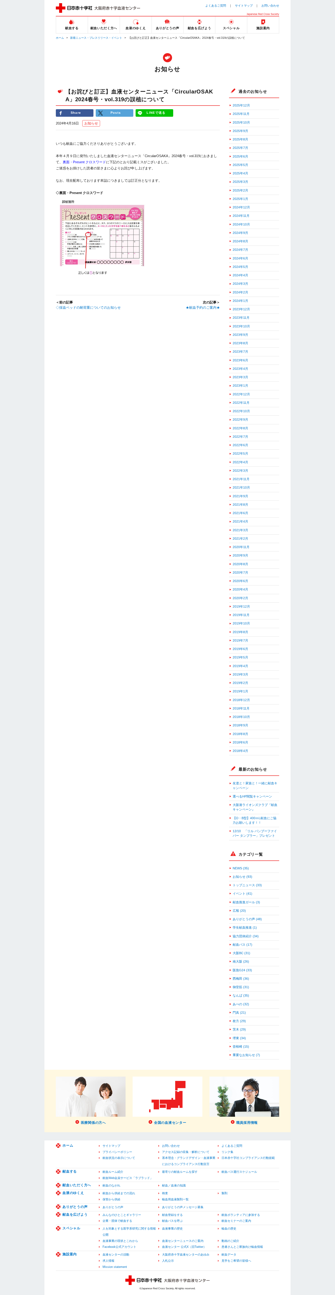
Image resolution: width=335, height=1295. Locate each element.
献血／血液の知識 (174, 1185)
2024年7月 (240, 249)
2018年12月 (241, 700)
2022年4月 (240, 462)
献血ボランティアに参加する (241, 1215)
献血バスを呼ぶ (172, 1220)
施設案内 (69, 1254)
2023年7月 (240, 351)
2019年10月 (241, 623)
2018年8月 (240, 734)
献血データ (229, 1254)
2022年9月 (240, 419)
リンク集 (227, 1152)
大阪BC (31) (241, 953)
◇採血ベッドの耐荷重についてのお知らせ (88, 307)
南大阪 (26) (241, 961)
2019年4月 (240, 666)
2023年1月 (240, 385)
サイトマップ (244, 5)
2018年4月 (240, 751)
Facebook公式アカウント (119, 1246)
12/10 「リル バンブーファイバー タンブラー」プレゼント (255, 833)
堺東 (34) (239, 1038)
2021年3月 (240, 530)
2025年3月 (240, 182)
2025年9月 (240, 131)
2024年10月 (241, 224)
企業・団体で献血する (117, 1220)
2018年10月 (241, 717)
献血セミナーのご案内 (236, 1220)
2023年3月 (240, 377)
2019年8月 (240, 632)
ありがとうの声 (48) (247, 919)
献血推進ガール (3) (246, 902)
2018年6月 (240, 742)
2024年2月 (240, 292)
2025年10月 (241, 122)
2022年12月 (241, 394)
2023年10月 (241, 326)
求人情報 (108, 1260)
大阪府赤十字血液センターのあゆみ (185, 1254)
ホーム (60, 37)
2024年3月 (240, 283)
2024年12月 (241, 207)
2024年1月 (240, 301)
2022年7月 (240, 436)
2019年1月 (240, 691)
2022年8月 (240, 428)
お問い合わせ (270, 5)
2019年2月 (240, 683)
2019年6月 (240, 649)
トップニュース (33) (247, 885)
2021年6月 (240, 513)
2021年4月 (240, 521)
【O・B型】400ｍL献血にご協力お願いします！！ (254, 820)
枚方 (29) (239, 1021)
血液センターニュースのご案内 (183, 1241)
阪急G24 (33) (242, 970)
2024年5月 (240, 267)
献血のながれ (111, 1185)
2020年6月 (240, 581)
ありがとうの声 (75, 1207)
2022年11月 (241, 402)
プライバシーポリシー (117, 1152)
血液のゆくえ (73, 1193)
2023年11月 (241, 317)
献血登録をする (172, 1215)
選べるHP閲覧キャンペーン (252, 796)
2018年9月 (240, 725)
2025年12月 (241, 105)
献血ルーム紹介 (113, 1171)
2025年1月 (240, 199)
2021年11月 (241, 479)
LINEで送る (156, 112)
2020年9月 (240, 555)
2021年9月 (240, 496)
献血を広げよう (75, 1214)
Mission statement (115, 1267)
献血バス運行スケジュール (239, 1171)
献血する (69, 1171)
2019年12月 (241, 606)
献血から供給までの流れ (119, 1193)
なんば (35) (241, 995)
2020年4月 (240, 589)
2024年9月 (240, 233)
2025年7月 (240, 148)
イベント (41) (242, 893)
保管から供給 (111, 1199)
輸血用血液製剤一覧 (175, 1199)
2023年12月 (241, 309)
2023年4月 (240, 368)
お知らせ (91, 123)
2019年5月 (240, 657)
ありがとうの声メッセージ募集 (183, 1207)
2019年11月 (241, 615)
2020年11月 (241, 547)
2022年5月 (240, 453)
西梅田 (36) (241, 978)
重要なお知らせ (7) (246, 1055)
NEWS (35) (241, 868)
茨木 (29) (239, 1029)
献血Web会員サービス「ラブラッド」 (128, 1178)
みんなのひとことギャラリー (122, 1215)
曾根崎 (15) (241, 1046)
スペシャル (71, 1228)
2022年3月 (240, 470)
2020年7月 (240, 572)
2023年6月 (240, 360)
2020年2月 (240, 598)
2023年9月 (240, 335)
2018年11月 (241, 708)
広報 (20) (239, 910)
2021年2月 (240, 538)
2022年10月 (241, 411)
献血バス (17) (242, 944)
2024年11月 (241, 216)
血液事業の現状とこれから (120, 1241)
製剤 (224, 1193)
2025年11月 (241, 114)
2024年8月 (240, 241)
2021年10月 (241, 487)
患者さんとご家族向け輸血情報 (242, 1246)
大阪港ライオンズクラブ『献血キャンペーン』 (255, 807)
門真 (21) (239, 1012)
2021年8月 (240, 504)
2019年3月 (240, 674)
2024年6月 (240, 258)
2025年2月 (240, 190)
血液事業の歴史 (172, 1228)
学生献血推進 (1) (245, 927)
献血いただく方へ (76, 1185)
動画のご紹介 (230, 1241)
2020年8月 (240, 564)
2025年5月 (240, 165)
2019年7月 (240, 640)
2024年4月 (240, 275)
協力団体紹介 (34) (246, 936)
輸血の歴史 (229, 1228)
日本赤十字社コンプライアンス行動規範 (248, 1158)
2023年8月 (240, 343)
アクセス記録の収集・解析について (185, 1152)
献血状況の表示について (119, 1158)
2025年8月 (240, 139)
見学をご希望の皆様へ (236, 1260)
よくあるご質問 (215, 5)
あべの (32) (241, 1004)
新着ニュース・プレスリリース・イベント (96, 37)
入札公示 (168, 1260)
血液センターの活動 (116, 1254)
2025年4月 (240, 173)
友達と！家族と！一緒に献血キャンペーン (255, 786)
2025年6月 (240, 156)
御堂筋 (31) (241, 987)
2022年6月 (240, 445)
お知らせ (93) (242, 876)
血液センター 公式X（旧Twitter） (184, 1246)
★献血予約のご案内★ (203, 307)
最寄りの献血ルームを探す (180, 1171)
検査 (165, 1193)
